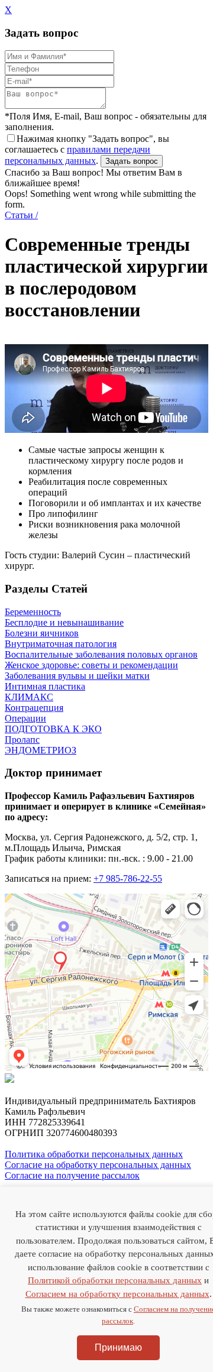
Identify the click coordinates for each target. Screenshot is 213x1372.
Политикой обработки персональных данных (115, 1280)
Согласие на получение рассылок (72, 1175)
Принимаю (118, 1347)
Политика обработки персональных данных (94, 1154)
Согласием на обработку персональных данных (117, 1294)
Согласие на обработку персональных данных (98, 1165)
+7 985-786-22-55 (127, 878)
